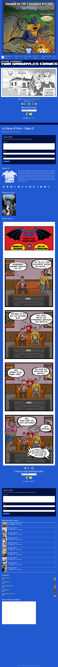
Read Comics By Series (8, 57)
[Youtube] (45, 187)
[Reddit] (33, 187)
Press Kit (54, 57)
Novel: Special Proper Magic (47, 57)
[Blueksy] (18, 187)
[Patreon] (3, 187)
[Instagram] (15, 187)
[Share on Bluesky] (30, 114)
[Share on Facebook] (27, 114)
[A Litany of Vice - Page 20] (25, 104)
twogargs (18, 132)
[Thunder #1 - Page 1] (22, 104)
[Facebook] (26, 187)
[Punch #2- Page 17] (28, 468)
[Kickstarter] (7, 187)
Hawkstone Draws (27, 99)
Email (4, 156)
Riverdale (32, 101)
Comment (5, 142)
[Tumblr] (37, 187)
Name (4, 151)
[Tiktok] (22, 187)
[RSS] (48, 187)
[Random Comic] (29, 104)
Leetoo (39, 665)
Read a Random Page (28, 57)
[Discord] (11, 187)
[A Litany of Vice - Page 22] (33, 104)
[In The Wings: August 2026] (36, 104)
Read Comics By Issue (19, 57)
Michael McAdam (36, 99)
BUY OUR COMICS (35, 57)
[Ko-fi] (41, 187)
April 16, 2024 (10, 132)
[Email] (30, 187)
